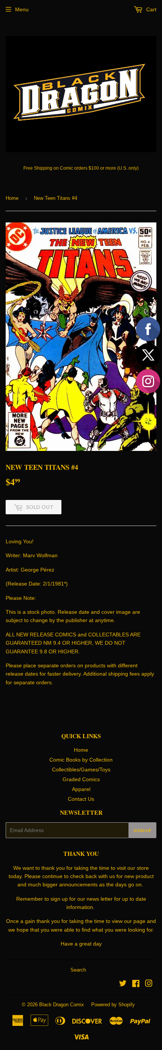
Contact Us (81, 799)
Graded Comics (81, 779)
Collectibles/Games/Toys (81, 769)
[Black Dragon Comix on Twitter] (123, 984)
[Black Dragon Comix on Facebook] (136, 984)
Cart (150, 9)
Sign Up (142, 830)
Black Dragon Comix (61, 1004)
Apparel (81, 789)
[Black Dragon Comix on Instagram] (149, 984)
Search (78, 970)
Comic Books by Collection (81, 760)
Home (12, 198)
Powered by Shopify (113, 1004)
